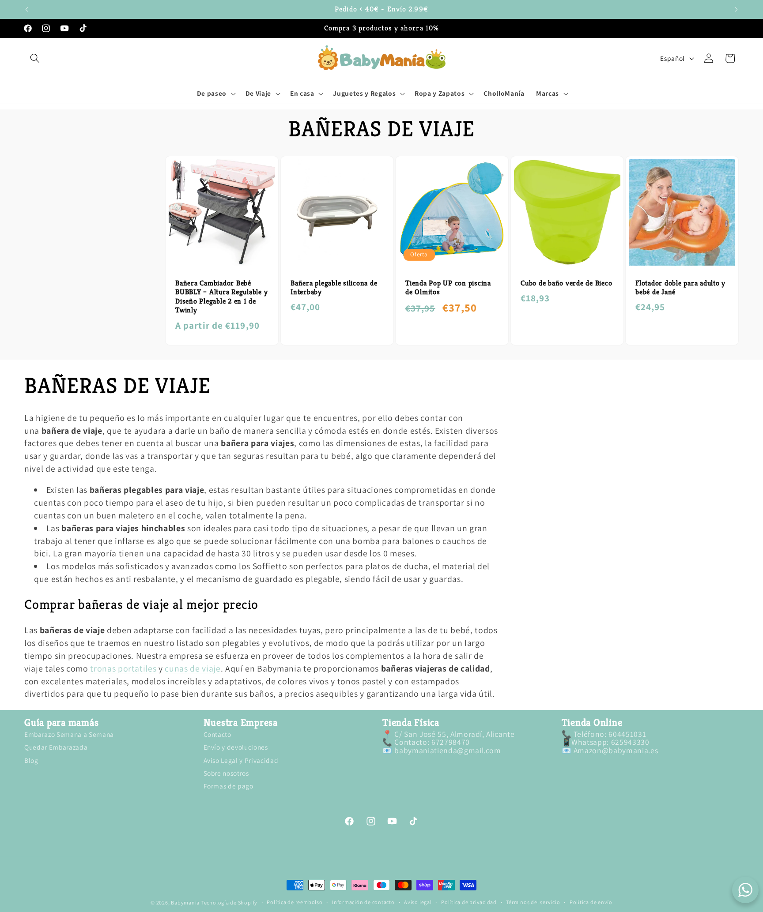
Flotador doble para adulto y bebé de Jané (680, 287)
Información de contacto (363, 902)
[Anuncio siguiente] (736, 9)
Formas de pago (228, 785)
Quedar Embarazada (55, 747)
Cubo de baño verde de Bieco (566, 282)
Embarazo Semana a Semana (69, 735)
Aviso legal (417, 902)
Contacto (217, 735)
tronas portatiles (123, 668)
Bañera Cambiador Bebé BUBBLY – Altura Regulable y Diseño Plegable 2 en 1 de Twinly (221, 296)
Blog (31, 759)
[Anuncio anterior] (27, 9)
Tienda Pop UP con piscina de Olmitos (448, 287)
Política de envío (591, 902)
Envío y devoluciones (236, 747)
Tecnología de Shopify (229, 902)
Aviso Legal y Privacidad (241, 759)
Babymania (185, 902)
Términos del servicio (533, 902)
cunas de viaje (192, 668)
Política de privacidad (469, 902)
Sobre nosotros (226, 773)
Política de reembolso (294, 902)
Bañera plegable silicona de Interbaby (334, 287)
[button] (34, 58)
